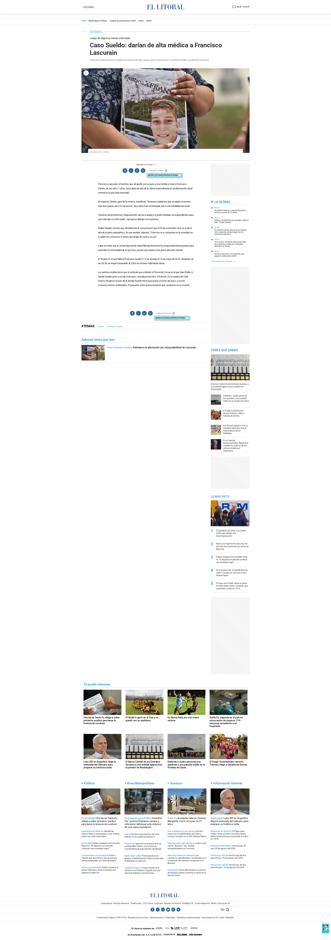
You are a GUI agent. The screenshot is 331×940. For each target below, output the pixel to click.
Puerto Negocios (202, 903)
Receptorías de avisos (138, 917)
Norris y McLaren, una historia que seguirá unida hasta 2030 (229, 253)
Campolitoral (106, 903)
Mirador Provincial (172, 903)
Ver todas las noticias (222, 261)
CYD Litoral (148, 903)
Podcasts (158, 903)
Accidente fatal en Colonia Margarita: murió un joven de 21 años (231, 210)
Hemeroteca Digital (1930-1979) (111, 917)
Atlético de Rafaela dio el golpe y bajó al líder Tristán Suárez (232, 220)
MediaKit (230, 917)
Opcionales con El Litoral (213, 917)
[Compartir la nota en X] (131, 170)
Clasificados (136, 903)
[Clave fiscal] (325, 932)
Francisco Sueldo (115, 326)
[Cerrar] (179, 175)
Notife (214, 903)
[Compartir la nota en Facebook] (125, 170)
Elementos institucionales (188, 917)
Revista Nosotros (121, 903)
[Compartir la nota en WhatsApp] (137, 170)
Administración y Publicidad (162, 917)
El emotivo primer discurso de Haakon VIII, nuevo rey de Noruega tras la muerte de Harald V (231, 230)
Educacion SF (224, 903)
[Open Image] (86, 72)
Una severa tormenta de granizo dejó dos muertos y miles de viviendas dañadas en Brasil (230, 242)
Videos (101, 326)
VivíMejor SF (188, 903)
